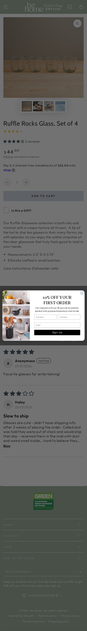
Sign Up (57, 332)
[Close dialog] (82, 293)
